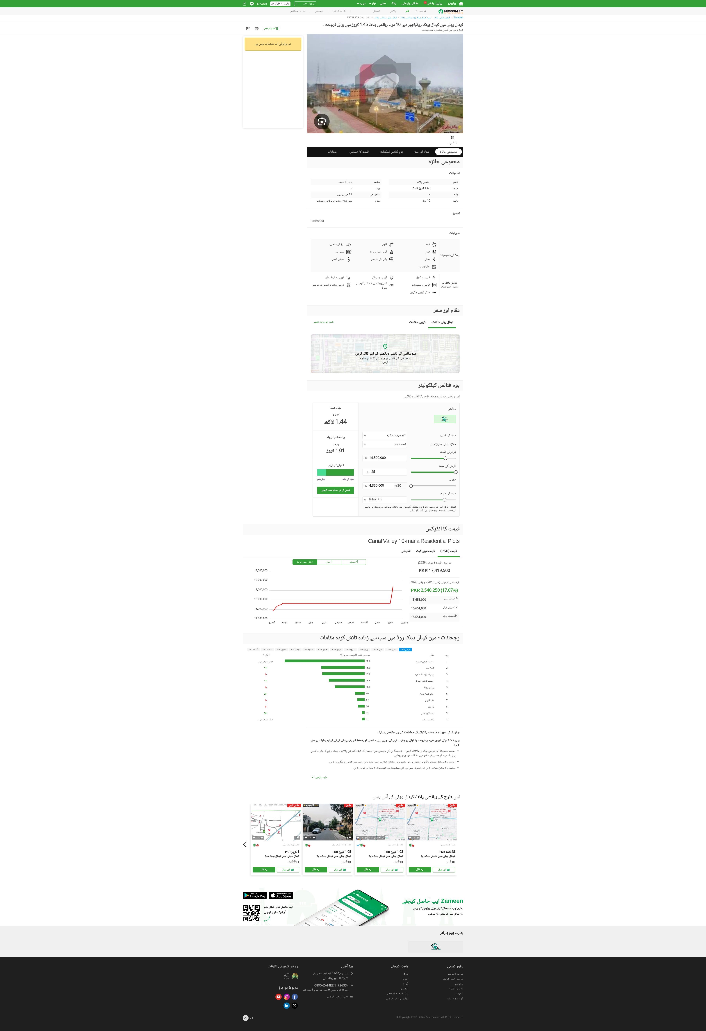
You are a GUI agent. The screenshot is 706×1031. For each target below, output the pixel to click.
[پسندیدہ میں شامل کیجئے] (254, 838)
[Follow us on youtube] (278, 1000)
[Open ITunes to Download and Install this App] (280, 898)
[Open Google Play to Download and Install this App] (255, 898)
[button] (384, 435)
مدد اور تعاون (456, 988)
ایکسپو (404, 988)
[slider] (445, 458)
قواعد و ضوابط (454, 998)
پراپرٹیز (452, 3)
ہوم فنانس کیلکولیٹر (391, 152)
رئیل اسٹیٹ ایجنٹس (397, 993)
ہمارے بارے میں (455, 973)
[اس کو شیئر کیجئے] (258, 838)
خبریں (405, 978)
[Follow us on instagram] (286, 1000)
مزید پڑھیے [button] (321, 777)
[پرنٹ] (256, 28)
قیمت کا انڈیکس (359, 152)
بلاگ (393, 3)
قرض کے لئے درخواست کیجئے (335, 490)
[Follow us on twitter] (294, 1009)
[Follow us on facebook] (294, 1000)
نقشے (383, 3)
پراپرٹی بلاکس (433, 3)
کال (262, 869)
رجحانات (333, 152)
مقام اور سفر (421, 152)
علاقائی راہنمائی (410, 3)
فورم (405, 983)
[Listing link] (276, 839)
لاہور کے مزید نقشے (323, 322)
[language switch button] (262, 3)
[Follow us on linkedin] (286, 1009)
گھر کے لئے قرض (270, 28)
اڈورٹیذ (459, 993)
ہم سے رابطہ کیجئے (453, 978)
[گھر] (461, 4)
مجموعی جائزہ (448, 152)
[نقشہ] (262, 838)
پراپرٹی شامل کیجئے (397, 998)
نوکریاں (459, 983)
